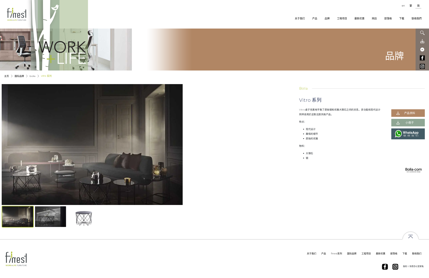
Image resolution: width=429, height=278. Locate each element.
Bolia (32, 76)
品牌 (327, 18)
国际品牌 (19, 76)
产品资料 (409, 113)
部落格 (388, 18)
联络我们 (416, 253)
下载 (401, 18)
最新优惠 (359, 18)
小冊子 (410, 122)
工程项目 (342, 18)
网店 (374, 18)
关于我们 (300, 18)
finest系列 (336, 253)
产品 (314, 18)
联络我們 (417, 18)
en (403, 5)
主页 (6, 76)
